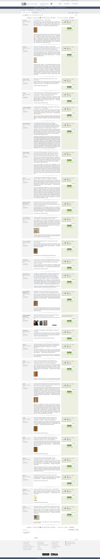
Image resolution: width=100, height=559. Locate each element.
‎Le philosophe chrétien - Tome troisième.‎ (42, 20)
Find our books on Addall (27, 549)
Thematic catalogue (30, 9)
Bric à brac (39, 547)
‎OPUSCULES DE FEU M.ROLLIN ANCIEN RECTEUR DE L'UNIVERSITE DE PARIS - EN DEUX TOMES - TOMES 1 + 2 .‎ (45, 458)
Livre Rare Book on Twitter (70, 541)
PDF (70, 12)
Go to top (76, 539)
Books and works (43, 7)
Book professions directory (60, 7)
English (41, 557)
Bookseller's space (75, 0)
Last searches (25, 529)
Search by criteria (42, 5)
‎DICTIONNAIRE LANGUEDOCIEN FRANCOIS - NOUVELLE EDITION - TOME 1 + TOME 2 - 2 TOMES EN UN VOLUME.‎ (45, 178)
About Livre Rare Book (55, 541)
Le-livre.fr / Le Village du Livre (66, 20)
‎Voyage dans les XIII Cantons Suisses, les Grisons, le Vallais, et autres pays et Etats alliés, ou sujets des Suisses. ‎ (46, 315)
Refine (76, 15)
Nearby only (41, 15)
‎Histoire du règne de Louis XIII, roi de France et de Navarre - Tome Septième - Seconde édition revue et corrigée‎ (46, 218)
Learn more (60, 558)
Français (52, 557)
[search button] (51, 4)
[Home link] (29, 4)
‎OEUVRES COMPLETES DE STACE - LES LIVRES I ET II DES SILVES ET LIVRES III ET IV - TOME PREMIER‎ (47, 107)
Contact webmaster (55, 544)
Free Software (40, 549)
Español (45, 557)
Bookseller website (41, 543)
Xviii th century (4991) (26, 12)
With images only (35, 15)
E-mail (78, 12)
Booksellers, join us (41, 541)
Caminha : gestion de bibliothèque (43, 544)
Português (48, 557)
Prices (39, 546)
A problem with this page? (56, 546)
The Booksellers (51, 7)
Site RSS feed (68, 544)
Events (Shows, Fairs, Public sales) (28, 546)
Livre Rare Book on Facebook (70, 543)
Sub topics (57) (35, 12)
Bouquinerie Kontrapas (65, 315)
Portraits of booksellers (27, 544)
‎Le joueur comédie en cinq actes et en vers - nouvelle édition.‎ (46, 489)
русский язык (57, 557)
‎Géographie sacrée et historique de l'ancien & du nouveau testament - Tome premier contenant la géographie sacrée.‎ (46, 292)
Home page (36, 7)
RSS (74, 12)
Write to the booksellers (66, 0)
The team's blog (54, 543)
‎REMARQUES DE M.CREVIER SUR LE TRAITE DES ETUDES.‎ (45, 475)
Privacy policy (54, 547)
